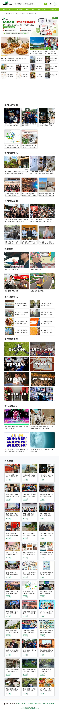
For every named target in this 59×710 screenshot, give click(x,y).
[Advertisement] (29, 92)
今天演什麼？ (11, 405)
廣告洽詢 (52, 704)
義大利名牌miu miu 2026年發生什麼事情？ (12, 554)
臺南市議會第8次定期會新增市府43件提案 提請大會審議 (46, 593)
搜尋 (33, 9)
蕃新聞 (5, 9)
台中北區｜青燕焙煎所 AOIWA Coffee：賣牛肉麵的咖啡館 (12, 671)
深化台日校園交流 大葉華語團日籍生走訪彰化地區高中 (12, 574)
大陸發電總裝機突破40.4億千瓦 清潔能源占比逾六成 (12, 632)
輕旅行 (11, 9)
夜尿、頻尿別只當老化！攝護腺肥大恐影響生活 (46, 515)
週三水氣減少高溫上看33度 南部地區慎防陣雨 (29, 593)
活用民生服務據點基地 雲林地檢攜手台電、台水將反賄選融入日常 (30, 515)
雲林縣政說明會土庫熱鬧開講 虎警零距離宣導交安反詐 (29, 496)
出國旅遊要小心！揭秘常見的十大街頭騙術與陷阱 (46, 632)
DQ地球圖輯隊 (19, 9)
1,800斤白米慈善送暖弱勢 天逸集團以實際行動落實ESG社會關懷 (12, 476)
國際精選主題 (11, 339)
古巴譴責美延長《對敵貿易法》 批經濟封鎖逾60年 (12, 651)
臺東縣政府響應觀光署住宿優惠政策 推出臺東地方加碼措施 (46, 554)
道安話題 (8, 248)
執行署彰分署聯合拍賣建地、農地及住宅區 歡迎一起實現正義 (29, 535)
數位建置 (45, 704)
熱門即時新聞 (11, 105)
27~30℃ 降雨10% (28, 13)
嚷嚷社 (28, 9)
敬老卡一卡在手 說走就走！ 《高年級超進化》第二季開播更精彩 (46, 612)
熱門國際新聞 (11, 200)
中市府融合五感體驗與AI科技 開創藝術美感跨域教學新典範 (29, 632)
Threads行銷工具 (42, 9)
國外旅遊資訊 (11, 296)
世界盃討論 (53, 9)
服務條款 (30, 704)
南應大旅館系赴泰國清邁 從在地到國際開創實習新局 (46, 651)
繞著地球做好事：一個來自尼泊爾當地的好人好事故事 (12, 593)
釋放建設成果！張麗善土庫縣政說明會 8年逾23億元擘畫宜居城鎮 (12, 515)
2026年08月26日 (9, 13)
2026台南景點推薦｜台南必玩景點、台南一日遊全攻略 (46, 671)
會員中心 (24, 704)
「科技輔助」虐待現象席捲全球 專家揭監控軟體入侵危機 (46, 476)
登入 (51, 4)
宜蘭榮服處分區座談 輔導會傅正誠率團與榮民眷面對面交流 (46, 535)
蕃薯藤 (6, 4)
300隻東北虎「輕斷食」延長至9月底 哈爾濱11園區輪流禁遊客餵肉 (29, 476)
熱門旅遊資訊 (11, 153)
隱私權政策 (38, 704)
